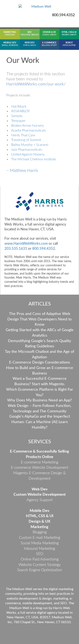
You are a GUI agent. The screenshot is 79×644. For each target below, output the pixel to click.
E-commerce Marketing (39, 462)
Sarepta (16, 116)
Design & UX (39, 521)
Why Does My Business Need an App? (39, 400)
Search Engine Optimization (39, 570)
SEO (39, 554)
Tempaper (18, 120)
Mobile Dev (40, 511)
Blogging (40, 532)
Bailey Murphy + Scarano (29, 144)
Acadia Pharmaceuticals (29, 130)
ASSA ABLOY (20, 111)
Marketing (39, 527)
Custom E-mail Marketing (39, 538)
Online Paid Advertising (40, 559)
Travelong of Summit (26, 140)
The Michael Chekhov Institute (33, 159)
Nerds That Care (23, 135)
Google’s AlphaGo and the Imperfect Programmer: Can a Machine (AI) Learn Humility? (39, 422)
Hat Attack (19, 106)
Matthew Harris (24, 171)
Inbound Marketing (39, 549)
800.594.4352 (63, 15)
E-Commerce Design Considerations (39, 362)
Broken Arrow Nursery (27, 125)
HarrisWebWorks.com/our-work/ (36, 84)
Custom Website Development (39, 495)
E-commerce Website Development (39, 468)
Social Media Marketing (40, 543)
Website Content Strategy (40, 565)
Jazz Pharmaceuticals (26, 149)
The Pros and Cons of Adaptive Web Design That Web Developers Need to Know (39, 319)
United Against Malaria (27, 154)
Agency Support (40, 500)
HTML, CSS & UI (39, 516)
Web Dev (40, 489)
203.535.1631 (15, 248)
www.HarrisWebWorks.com (26, 243)
